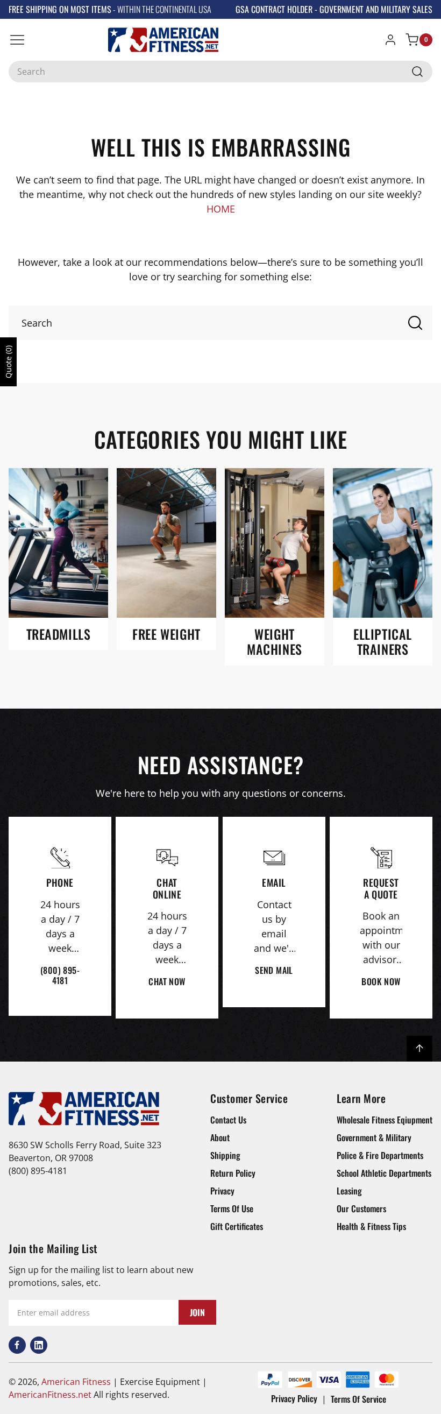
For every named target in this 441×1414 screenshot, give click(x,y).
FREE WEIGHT (166, 634)
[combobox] (220, 71)
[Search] (417, 71)
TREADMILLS (58, 634)
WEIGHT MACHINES (274, 641)
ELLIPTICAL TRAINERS (382, 641)
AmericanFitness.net (50, 1395)
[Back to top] (419, 1049)
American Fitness (76, 1382)
